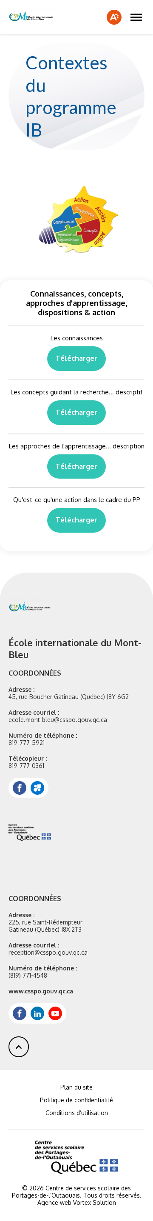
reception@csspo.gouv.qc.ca (48, 952)
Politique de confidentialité (76, 1100)
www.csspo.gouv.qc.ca (40, 991)
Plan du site (76, 1087)
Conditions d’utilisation (76, 1112)
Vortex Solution (94, 1202)
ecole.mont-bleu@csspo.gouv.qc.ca (57, 719)
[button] (136, 17)
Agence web (54, 1202)
